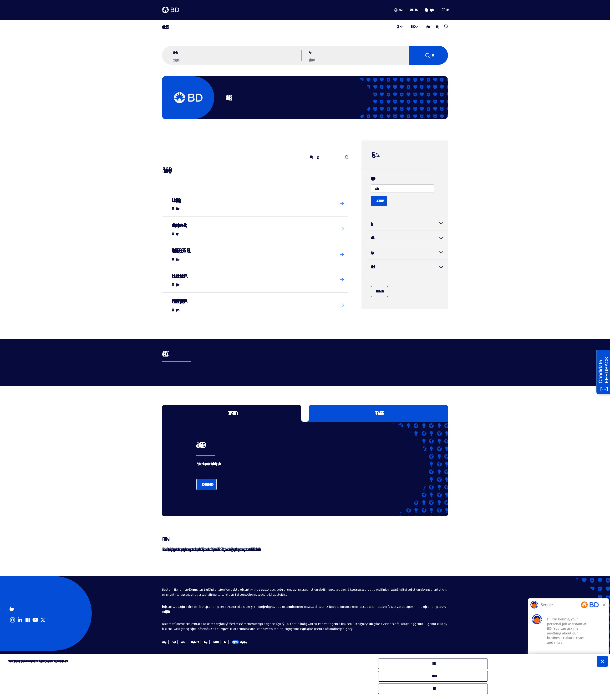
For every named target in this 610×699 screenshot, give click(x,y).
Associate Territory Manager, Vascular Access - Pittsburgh (178, 225)
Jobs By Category (163, 642)
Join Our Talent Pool (206, 484)
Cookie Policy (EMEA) (215, 642)
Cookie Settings (224, 642)
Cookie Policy (205, 642)
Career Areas (427, 27)
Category (407, 223)
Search (428, 55)
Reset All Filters (379, 291)
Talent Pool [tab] (232, 413)
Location (309, 52)
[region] (305, 676)
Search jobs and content (175, 52)
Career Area (371, 237)
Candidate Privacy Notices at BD (194, 642)
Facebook (27, 620)
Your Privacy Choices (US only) (239, 642)
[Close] (602, 661)
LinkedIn (20, 620)
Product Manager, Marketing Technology (175, 199)
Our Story (396, 26)
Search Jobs (446, 26)
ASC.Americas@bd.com (251, 549)
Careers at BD (164, 27)
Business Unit (371, 266)
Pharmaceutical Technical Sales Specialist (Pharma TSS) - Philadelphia (180, 250)
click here (258, 549)
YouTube (35, 620)
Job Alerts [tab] (378, 413)
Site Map (173, 642)
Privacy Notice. (65, 661)
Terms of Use (182, 642)
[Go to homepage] (170, 10)
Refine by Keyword (372, 178)
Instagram (12, 620)
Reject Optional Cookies (433, 676)
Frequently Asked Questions (167, 612)
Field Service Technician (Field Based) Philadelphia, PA (178, 275)
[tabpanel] (295, 469)
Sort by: (310, 157)
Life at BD (412, 26)
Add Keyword (378, 201)
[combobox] (358, 59)
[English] (398, 10)
